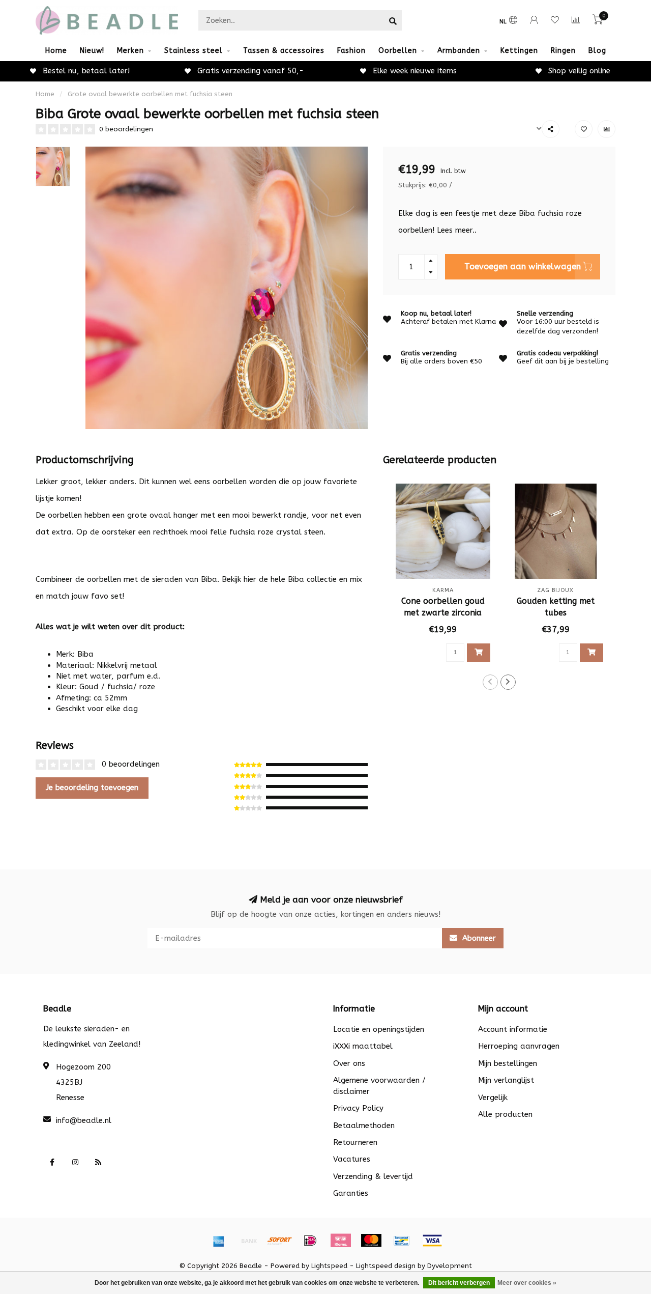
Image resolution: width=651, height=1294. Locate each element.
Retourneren (355, 1142)
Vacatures (351, 1159)
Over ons (349, 1063)
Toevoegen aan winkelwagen (522, 266)
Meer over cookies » (526, 1282)
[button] (490, 682)
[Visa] (432, 1240)
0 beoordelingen (126, 129)
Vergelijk (493, 1097)
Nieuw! (92, 50)
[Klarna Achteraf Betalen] (340, 1240)
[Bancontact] (402, 1240)
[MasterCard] (371, 1240)
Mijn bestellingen (507, 1063)
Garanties (350, 1193)
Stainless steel (193, 50)
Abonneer (478, 938)
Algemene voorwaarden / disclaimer (379, 1085)
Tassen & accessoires (283, 50)
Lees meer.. (457, 230)
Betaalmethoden (364, 1125)
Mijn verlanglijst (506, 1080)
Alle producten (505, 1114)
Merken (130, 50)
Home (56, 50)
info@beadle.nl (83, 1120)
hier (250, 579)
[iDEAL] (310, 1240)
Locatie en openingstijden (378, 1029)
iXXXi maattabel (363, 1046)
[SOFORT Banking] (279, 1240)
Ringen (563, 50)
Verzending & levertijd (373, 1176)
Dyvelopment (449, 1266)
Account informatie (512, 1029)
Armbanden (458, 50)
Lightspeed (329, 1266)
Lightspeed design (386, 1266)
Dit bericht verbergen (459, 1282)
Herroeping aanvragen (518, 1046)
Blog (597, 50)
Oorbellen (397, 50)
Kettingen (519, 50)
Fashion (351, 50)
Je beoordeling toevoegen (92, 787)
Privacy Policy (358, 1108)
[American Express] (218, 1240)
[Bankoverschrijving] (249, 1240)
